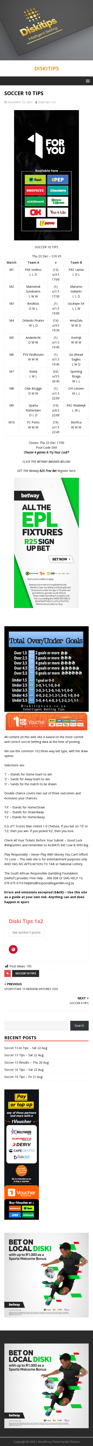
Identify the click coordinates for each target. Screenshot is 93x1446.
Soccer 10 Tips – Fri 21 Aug (23, 1077)
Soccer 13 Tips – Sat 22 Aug (23, 1055)
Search (79, 1025)
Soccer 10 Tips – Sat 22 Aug (23, 1070)
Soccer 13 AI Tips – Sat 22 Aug (25, 1048)
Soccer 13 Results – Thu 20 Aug (26, 1062)
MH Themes (72, 1442)
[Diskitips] (46, 58)
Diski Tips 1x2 (47, 102)
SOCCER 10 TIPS (25, 973)
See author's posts (26, 932)
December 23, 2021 (20, 102)
